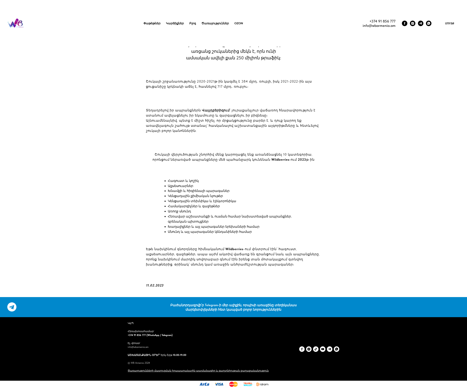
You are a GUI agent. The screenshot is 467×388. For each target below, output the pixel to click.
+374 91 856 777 (382, 21)
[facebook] (404, 23)
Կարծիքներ (175, 23)
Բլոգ (192, 23)
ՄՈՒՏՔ (449, 23)
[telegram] (420, 23)
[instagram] (412, 23)
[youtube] (322, 349)
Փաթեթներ (152, 23)
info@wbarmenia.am (138, 346)
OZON (238, 23)
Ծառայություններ (215, 23)
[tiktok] (316, 349)
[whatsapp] (428, 23)
